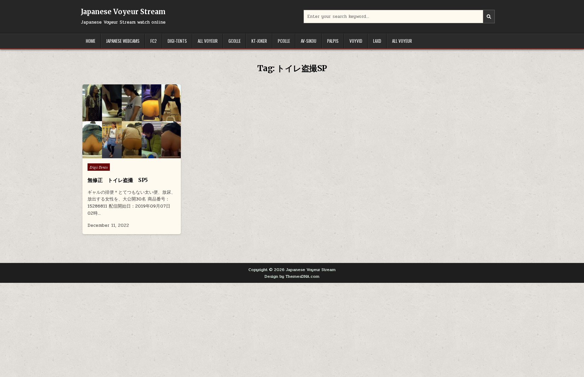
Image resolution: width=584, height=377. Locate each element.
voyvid (355, 40)
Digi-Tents (177, 40)
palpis (333, 40)
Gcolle (234, 40)
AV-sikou (308, 40)
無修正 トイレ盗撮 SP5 (118, 180)
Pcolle (284, 40)
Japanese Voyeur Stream (123, 11)
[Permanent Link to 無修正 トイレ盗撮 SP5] (131, 121)
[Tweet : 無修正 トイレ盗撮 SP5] (117, 154)
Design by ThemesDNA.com (292, 276)
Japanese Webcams (123, 40)
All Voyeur (208, 40)
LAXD (377, 40)
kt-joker (259, 40)
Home (90, 40)
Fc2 (153, 40)
